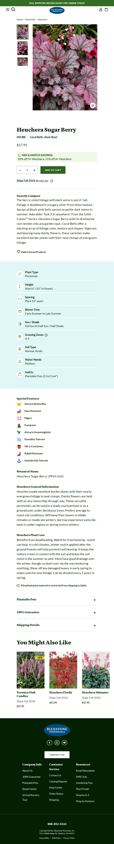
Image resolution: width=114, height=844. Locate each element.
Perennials (30, 19)
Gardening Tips (84, 782)
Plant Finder (82, 788)
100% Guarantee (31, 776)
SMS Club (81, 776)
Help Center (55, 787)
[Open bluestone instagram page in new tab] (57, 743)
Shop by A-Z (82, 795)
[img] (46, 335)
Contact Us (55, 775)
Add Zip (43, 181)
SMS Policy (56, 838)
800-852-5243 (57, 824)
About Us (27, 770)
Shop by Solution (85, 801)
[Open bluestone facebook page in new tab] (49, 743)
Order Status (56, 793)
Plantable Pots (30, 782)
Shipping (54, 799)
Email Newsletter (85, 770)
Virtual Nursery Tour (30, 797)
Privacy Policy (69, 838)
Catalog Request (58, 781)
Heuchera (42, 19)
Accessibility (44, 838)
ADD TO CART (53, 170)
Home (20, 19)
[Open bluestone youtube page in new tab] (64, 743)
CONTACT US (57, 754)
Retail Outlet (29, 788)
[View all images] (65, 67)
